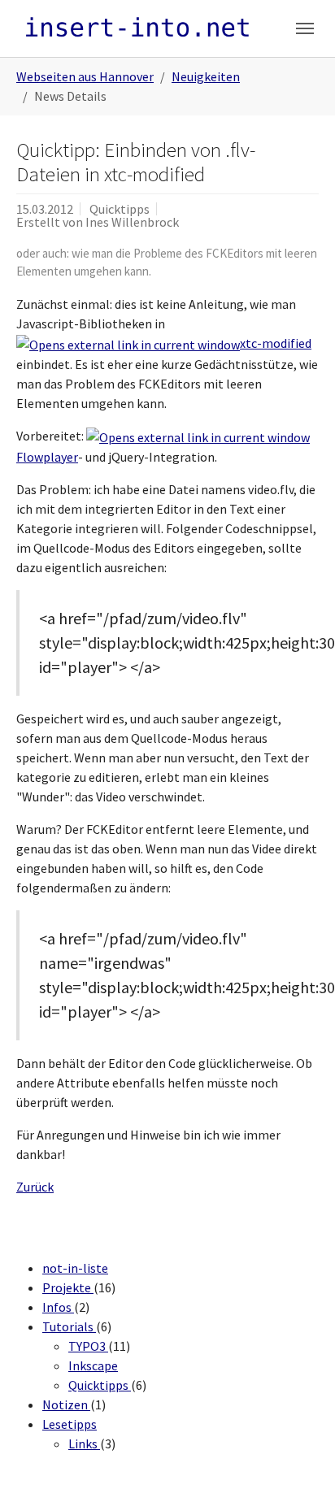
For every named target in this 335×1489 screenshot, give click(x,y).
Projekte (68, 1287)
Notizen (66, 1404)
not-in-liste (75, 1268)
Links (84, 1443)
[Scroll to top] (299, 1453)
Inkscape (93, 1365)
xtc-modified (275, 343)
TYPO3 (88, 1346)
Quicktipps (99, 1385)
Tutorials (69, 1326)
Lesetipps (69, 1424)
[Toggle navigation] (305, 28)
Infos (58, 1307)
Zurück (35, 1187)
